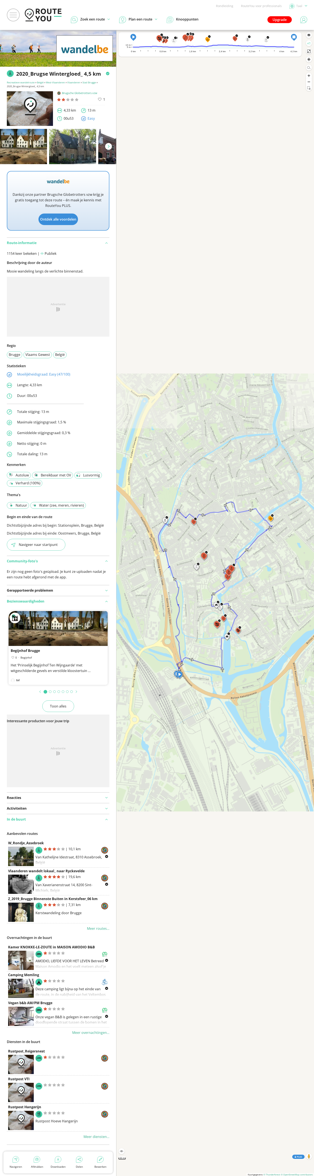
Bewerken (100, 1167)
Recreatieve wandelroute (21, 82)
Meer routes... (98, 928)
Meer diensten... (96, 1136)
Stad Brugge (89, 82)
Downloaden (58, 1167)
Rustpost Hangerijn (24, 1107)
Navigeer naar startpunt (38, 544)
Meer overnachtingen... (90, 1032)
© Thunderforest (271, 1174)
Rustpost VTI (18, 1079)
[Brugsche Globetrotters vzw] (84, 54)
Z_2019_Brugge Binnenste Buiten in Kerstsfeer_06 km (53, 898)
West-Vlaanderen (55, 82)
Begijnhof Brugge (25, 650)
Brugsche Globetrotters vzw (79, 93)
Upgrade (280, 19)
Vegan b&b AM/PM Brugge (30, 1003)
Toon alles (58, 706)
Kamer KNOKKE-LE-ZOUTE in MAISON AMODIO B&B (51, 947)
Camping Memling (23, 975)
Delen (79, 1167)
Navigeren (16, 1167)
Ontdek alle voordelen (58, 219)
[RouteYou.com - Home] (43, 15)
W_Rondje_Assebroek (26, 843)
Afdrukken (37, 1167)
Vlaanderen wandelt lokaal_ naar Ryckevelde (46, 871)
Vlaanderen (73, 82)
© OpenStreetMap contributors (297, 1174)
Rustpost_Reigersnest (26, 1051)
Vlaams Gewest (37, 354)
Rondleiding (224, 6)
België (40, 82)
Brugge (14, 354)
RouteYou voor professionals (261, 6)
